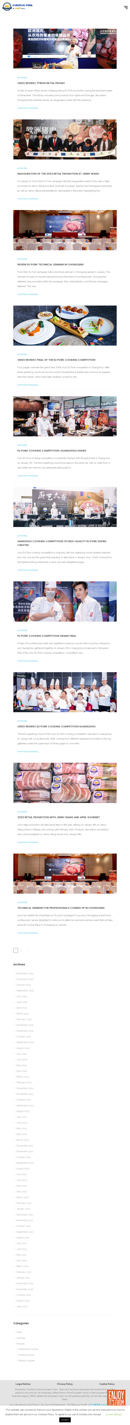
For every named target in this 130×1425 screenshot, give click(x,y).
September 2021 (24, 1232)
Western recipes (26, 1360)
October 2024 (23, 1036)
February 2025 (23, 1019)
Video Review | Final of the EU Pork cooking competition (56, 360)
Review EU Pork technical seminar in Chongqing (50, 264)
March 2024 (22, 1076)
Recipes (20, 1343)
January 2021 (23, 1277)
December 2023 (24, 1088)
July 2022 (21, 1174)
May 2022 (21, 1186)
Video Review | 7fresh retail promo (41, 83)
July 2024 (21, 1054)
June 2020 (21, 1306)
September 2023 (25, 1105)
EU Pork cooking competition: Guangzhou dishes (51, 450)
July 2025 (21, 996)
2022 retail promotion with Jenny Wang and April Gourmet (58, 817)
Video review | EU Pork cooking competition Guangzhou (56, 726)
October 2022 (23, 1157)
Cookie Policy (107, 1384)
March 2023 (22, 1140)
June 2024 (21, 1059)
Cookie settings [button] (113, 1414)
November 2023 (24, 1094)
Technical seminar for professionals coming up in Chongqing (61, 908)
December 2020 (24, 1283)
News (19, 1332)
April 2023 (21, 1134)
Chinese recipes (26, 1355)
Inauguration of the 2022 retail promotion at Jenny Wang (58, 174)
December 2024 (24, 1025)
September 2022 (25, 1163)
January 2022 (23, 1209)
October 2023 (23, 1099)
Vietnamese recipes (28, 1349)
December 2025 (24, 973)
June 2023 (21, 1122)
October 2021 (23, 1226)
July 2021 (21, 1243)
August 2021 (22, 1237)
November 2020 (24, 1289)
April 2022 (21, 1191)
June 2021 (21, 1249)
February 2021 (23, 1272)
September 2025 (25, 990)
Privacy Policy (65, 1384)
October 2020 (23, 1295)
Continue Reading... (28, 108)
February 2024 (24, 1082)
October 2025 (23, 985)
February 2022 (24, 1203)
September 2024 (25, 1042)
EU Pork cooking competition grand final (46, 636)
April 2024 (21, 1071)
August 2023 (22, 1111)
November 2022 (24, 1151)
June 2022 (21, 1180)
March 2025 (22, 1013)
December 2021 (24, 1214)
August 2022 (22, 1168)
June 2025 (21, 1002)
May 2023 (21, 1128)
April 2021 (21, 1260)
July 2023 (21, 1117)
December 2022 (24, 1145)
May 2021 (21, 1255)
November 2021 (24, 1220)
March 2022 (22, 1197)
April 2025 (21, 1008)
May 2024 (21, 1065)
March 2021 (22, 1266)
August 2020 (23, 1300)
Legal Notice (23, 1384)
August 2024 (22, 1048)
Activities (22, 78)
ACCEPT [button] (65, 1420)
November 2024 (24, 1031)
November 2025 (24, 979)
